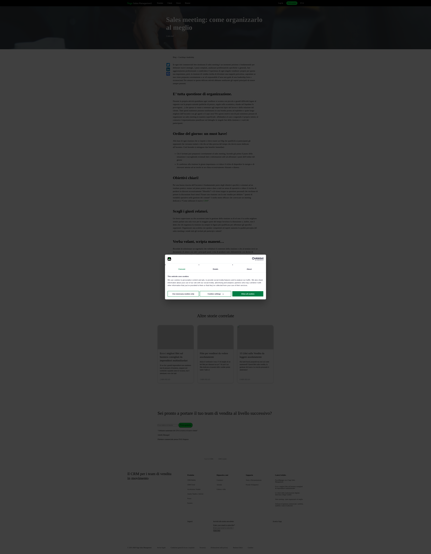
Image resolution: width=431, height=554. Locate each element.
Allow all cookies (247, 294)
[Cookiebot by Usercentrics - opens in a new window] (254, 259)
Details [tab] (215, 269)
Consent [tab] (181, 269)
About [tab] (249, 269)
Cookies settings (214, 294)
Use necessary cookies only (183, 294)
